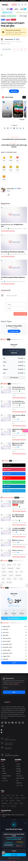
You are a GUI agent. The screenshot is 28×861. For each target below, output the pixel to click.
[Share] (24, 49)
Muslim (9, 578)
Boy (19, 564)
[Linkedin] (20, 128)
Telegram (8, 490)
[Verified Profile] (14, 39)
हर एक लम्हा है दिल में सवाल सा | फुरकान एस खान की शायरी (14, 139)
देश (3, 764)
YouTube (8, 478)
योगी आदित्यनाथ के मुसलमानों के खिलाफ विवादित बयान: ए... (13, 278)
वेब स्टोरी (18, 766)
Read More (14, 91)
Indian (3, 568)
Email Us (20, 846)
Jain (17, 571)
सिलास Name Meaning (18, 540)
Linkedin (8, 486)
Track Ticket (19, 785)
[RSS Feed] (8, 195)
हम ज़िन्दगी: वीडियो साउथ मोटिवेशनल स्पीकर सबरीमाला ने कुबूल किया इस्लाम (14, 146)
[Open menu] (25, 4)
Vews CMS (5, 780)
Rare (3, 564)
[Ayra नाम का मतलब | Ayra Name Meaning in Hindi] (6, 403)
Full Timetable (14, 377)
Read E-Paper (15, 331)
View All (21, 119)
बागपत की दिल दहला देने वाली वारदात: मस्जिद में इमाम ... (13, 252)
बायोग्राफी (4, 778)
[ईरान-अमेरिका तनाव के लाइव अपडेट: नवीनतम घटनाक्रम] (6, 517)
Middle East (18, 575)
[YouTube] (14, 128)
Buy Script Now (8, 845)
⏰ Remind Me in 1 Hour (14, 858)
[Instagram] (8, 128)
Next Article (13, 143)
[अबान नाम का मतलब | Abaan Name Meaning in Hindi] (6, 389)
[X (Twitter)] (4, 128)
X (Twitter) (8, 465)
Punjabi (11, 575)
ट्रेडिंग (3, 771)
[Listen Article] (21, 49)
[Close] (25, 823)
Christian (4, 575)
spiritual (9, 564)
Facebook (8, 473)
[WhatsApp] (17, 128)
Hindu (15, 578)
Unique (18, 568)
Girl (14, 564)
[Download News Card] (17, 49)
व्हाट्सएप (23, 9)
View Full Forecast (14, 618)
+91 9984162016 (20, 844)
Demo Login (14, 854)
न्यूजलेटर (16, 9)
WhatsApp (8, 482)
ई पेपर (17, 780)
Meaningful (10, 568)
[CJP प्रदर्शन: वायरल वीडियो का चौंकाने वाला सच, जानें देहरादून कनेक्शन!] (6, 531)
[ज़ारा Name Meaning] (6, 552)
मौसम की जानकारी (20, 778)
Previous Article (14, 137)
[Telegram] (23, 128)
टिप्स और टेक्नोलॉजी (6, 776)
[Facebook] (11, 128)
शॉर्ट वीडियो (18, 771)
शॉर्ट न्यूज (18, 773)
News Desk (14, 419)
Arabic (21, 578)
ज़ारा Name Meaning (17, 550)
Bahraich (24, 0)
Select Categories (14, 684)
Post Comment (19, 314)
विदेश (3, 766)
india (3, 578)
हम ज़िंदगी (4, 773)
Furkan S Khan (4, 228)
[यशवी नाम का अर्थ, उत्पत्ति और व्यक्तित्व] (6, 431)
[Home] (2, 9)
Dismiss (14, 851)
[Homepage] (5, 4)
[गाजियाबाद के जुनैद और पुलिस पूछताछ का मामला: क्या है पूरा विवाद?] (6, 503)
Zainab (13, 532)
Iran (3, 582)
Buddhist (11, 571)
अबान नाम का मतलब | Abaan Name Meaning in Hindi (13, 815)
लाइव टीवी (18, 769)
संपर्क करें (9, 9)
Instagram (8, 469)
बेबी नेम (3, 769)
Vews (2, 281)
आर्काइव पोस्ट (19, 783)
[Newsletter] (19, 4)
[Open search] (22, 4)
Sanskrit (4, 571)
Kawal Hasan (10, 188)
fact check (9, 582)
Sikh (21, 571)
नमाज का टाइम (19, 776)
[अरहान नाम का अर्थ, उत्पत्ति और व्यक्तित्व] (6, 417)
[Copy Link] (14, 49)
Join (14, 692)
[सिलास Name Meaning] (6, 542)
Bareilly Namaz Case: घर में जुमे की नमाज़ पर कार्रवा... (12, 225)
